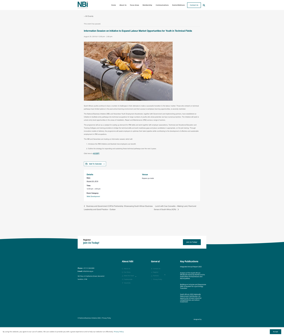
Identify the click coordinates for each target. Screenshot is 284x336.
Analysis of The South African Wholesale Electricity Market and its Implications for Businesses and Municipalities (192, 275)
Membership (147, 5)
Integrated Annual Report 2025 (191, 267)
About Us (122, 5)
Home (113, 5)
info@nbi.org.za (88, 271)
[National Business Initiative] (83, 7)
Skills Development (93, 196)
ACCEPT (96, 153)
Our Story (127, 272)
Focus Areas (134, 5)
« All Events (88, 16)
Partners (156, 276)
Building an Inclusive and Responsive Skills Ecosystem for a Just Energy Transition (193, 286)
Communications (162, 5)
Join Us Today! (191, 242)
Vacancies (127, 283)
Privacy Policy (119, 332)
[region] (142, 331)
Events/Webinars (178, 5)
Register (155, 272)
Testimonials (128, 279)
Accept (275, 332)
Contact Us (194, 5)
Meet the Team (129, 276)
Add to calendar (95, 164)
